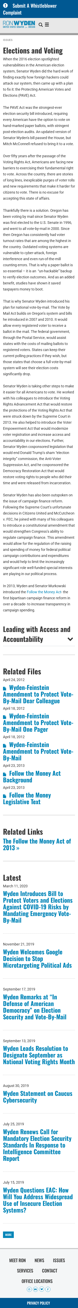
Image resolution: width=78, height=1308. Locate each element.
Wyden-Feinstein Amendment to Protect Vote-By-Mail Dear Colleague (38, 694)
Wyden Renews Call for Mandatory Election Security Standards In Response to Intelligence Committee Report (37, 1145)
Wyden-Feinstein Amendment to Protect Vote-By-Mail (38, 751)
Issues (8, 40)
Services (25, 1270)
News (39, 1260)
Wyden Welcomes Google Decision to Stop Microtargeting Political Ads (37, 958)
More (8, 1235)
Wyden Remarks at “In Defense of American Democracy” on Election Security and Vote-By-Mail (34, 1006)
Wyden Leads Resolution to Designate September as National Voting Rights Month (39, 1055)
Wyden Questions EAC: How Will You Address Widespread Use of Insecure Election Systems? (38, 1199)
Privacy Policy (38, 1303)
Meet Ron (17, 1260)
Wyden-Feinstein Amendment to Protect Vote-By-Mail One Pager (38, 722)
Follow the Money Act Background (32, 776)
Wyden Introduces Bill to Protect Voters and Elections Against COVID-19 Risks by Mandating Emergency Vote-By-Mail (38, 906)
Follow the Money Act (43, 592)
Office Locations (37, 1281)
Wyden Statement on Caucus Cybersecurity (37, 1096)
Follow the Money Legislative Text (27, 798)
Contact (49, 1270)
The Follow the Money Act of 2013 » (37, 844)
